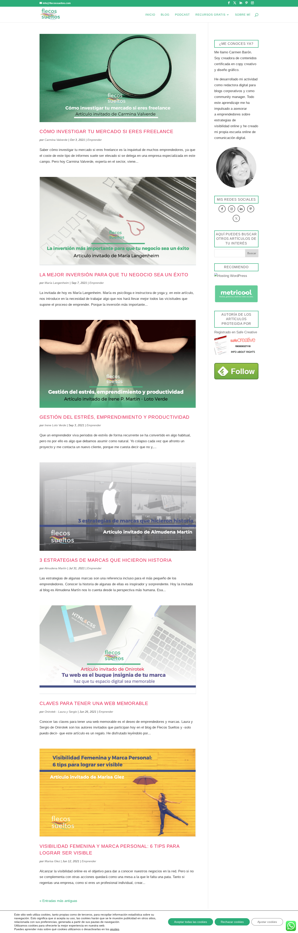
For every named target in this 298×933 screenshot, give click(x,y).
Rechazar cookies (232, 921)
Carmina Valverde (56, 139)
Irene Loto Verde (55, 425)
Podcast (182, 14)
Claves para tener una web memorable (94, 703)
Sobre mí (242, 14)
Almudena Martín (55, 568)
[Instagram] (252, 4)
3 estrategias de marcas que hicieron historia (106, 560)
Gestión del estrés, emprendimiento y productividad (115, 417)
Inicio (150, 14)
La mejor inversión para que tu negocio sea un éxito (114, 274)
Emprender (94, 139)
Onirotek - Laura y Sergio (61, 711)
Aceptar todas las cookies (190, 921)
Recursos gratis (210, 14)
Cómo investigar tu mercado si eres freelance (106, 131)
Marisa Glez (52, 861)
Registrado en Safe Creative (235, 332)
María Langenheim (57, 282)
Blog (165, 14)
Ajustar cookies (267, 921)
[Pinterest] (246, 4)
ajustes (114, 929)
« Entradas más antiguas (58, 901)
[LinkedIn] (240, 4)
